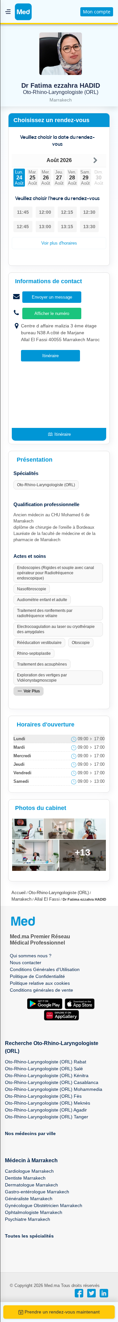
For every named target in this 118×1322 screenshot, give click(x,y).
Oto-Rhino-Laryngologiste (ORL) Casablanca (51, 1082)
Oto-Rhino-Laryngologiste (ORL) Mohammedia (53, 1089)
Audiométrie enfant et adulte (42, 599)
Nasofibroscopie (31, 589)
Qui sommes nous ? (30, 955)
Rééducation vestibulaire (39, 642)
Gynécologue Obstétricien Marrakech (43, 1205)
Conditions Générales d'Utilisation (45, 969)
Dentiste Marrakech (25, 1178)
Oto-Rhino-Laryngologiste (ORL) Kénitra (46, 1075)
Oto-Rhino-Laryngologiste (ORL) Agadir (46, 1109)
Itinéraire (50, 355)
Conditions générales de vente (41, 990)
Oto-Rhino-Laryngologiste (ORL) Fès (43, 1096)
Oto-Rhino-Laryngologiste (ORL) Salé (44, 1068)
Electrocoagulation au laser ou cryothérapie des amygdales (56, 629)
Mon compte (96, 12)
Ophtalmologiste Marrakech (33, 1212)
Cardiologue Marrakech (29, 1171)
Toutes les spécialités (29, 1236)
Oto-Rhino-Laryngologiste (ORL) (46, 485)
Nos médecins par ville (30, 1133)
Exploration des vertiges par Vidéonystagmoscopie (42, 678)
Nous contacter (25, 962)
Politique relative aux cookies (40, 983)
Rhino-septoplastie (34, 653)
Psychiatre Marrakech (27, 1219)
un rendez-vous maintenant (62, 1311)
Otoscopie (81, 642)
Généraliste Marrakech (28, 1198)
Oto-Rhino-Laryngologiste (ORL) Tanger (46, 1116)
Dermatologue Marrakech (31, 1184)
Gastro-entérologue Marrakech (37, 1191)
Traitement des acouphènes (42, 664)
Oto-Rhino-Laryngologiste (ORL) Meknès (47, 1103)
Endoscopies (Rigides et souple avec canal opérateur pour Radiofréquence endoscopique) (55, 572)
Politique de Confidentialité (37, 976)
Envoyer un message (52, 297)
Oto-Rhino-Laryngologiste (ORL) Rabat (45, 1061)
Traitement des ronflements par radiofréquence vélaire (44, 613)
